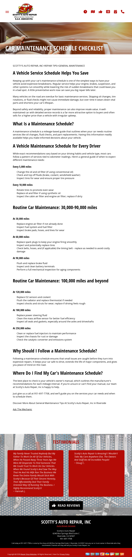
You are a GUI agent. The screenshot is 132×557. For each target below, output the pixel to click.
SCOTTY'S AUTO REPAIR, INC (28, 65)
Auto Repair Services (66, 526)
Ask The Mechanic (22, 409)
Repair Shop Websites (28, 554)
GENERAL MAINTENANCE (72, 65)
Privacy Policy (64, 554)
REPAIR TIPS (50, 65)
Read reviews (69, 505)
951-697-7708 (41, 393)
